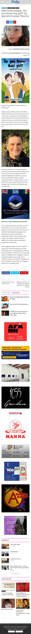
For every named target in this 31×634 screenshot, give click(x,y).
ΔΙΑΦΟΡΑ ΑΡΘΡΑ (20, 608)
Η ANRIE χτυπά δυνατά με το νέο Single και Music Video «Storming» (19, 313)
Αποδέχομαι (11, 631)
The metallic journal (15, 544)
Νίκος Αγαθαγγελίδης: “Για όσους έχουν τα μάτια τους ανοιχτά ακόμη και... (19, 567)
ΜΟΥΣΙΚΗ (3, 315)
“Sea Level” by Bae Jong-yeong (19, 304)
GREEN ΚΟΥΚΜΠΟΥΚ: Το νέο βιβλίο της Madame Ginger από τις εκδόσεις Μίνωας (22, 284)
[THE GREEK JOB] (5, 553)
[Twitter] (11, 22)
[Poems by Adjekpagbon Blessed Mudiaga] (5, 298)
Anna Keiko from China (7, 609)
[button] (2, 2)
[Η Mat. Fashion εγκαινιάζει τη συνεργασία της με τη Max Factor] (23, 604)
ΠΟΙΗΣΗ (13, 8)
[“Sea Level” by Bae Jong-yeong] (5, 305)
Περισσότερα (15, 292)
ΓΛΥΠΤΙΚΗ (18, 591)
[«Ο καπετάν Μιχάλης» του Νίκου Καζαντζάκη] (8, 587)
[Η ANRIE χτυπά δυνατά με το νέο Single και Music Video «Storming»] (5, 313)
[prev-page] (2, 319)
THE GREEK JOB (14, 551)
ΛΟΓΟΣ (9, 8)
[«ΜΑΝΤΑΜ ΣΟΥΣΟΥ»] (5, 561)
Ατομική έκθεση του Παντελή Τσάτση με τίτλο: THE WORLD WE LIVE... (22, 594)
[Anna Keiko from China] (8, 603)
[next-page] (5, 319)
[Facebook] (7, 22)
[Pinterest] (14, 22)
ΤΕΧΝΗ (17, 8)
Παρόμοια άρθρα (6, 292)
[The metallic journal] (5, 546)
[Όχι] (29, 629)
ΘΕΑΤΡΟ (3, 591)
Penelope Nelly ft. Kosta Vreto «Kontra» (8, 282)
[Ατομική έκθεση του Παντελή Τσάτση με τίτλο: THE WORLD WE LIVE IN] (23, 587)
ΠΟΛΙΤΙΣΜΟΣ (4, 8)
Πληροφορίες (19, 631)
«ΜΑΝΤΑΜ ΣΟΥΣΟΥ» (15, 559)
